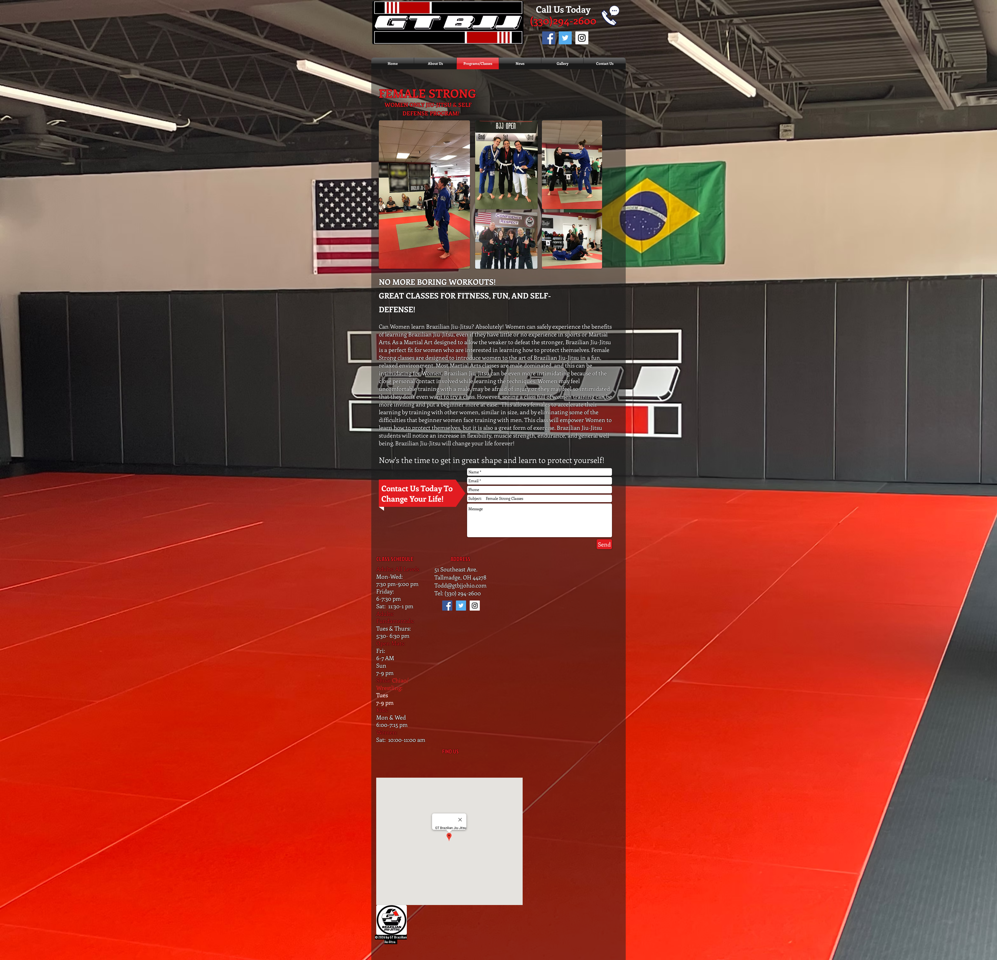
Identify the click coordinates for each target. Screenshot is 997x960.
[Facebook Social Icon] (548, 37)
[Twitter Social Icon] (565, 37)
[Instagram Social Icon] (581, 37)
